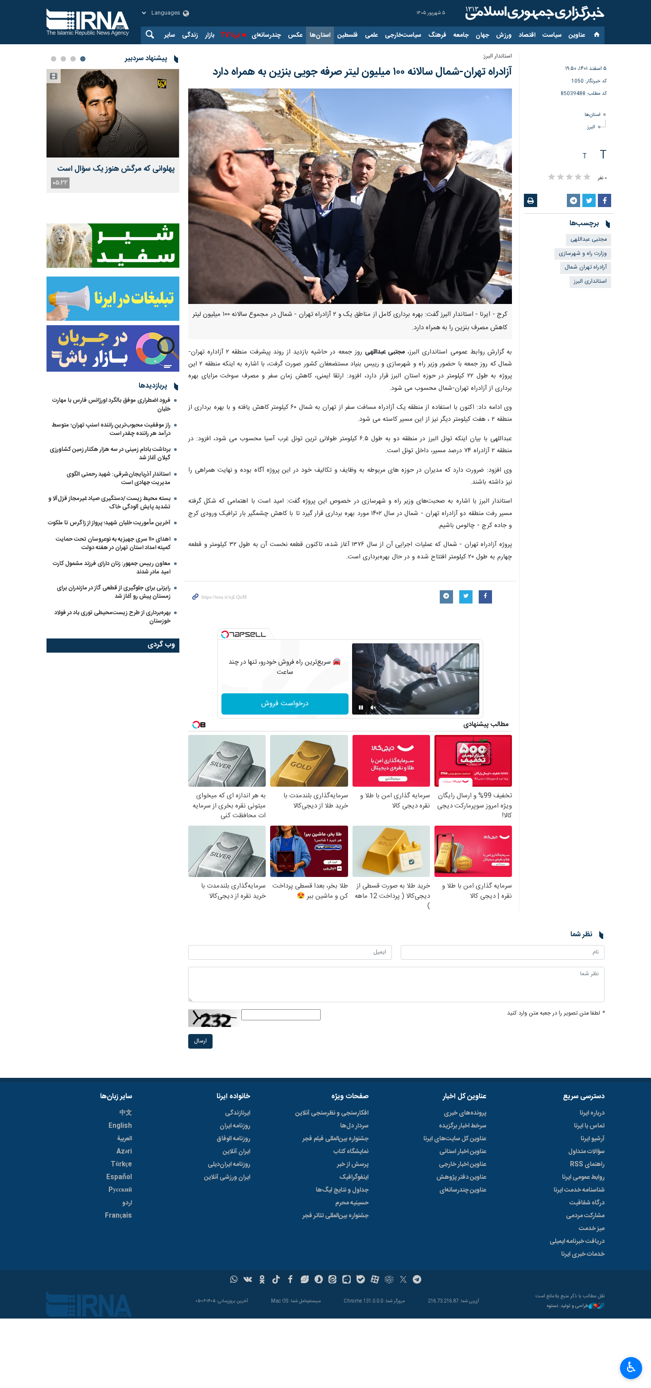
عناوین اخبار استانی (462, 1151)
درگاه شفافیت (587, 1203)
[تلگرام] (417, 1280)
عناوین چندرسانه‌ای (462, 1190)
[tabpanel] (112, 131)
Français (118, 1216)
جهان (482, 35)
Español (119, 1177)
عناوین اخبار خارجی (462, 1164)
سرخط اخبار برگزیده (462, 1126)
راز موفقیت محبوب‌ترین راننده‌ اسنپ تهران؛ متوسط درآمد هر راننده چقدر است (111, 429)
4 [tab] (53, 59)
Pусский (120, 1190)
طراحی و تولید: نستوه (568, 1306)
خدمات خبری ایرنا (582, 1254)
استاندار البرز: (497, 56)
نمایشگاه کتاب (350, 1151)
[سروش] (319, 1280)
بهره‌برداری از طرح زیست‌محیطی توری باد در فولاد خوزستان (112, 617)
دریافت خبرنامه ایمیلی (577, 1241)
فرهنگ (437, 35)
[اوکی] (262, 1280)
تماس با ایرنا (589, 1126)
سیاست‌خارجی (403, 35)
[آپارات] (375, 1280)
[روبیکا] (389, 1280)
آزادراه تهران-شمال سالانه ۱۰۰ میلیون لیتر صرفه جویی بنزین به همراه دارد (362, 72)
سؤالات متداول (586, 1151)
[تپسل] (225, 634)
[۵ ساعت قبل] (112, 113)
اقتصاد (527, 35)
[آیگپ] (347, 1280)
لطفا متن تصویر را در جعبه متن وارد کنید (555, 1013)
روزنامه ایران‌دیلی (229, 1164)
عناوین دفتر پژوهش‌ (461, 1177)
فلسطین (347, 35)
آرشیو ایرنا (592, 1139)
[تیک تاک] (276, 1280)
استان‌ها (320, 35)
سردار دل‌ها (354, 1126)
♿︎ (631, 1367)
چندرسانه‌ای (266, 35)
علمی (371, 35)
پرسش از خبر (352, 1164)
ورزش (504, 35)
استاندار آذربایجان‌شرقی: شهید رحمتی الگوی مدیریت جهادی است (118, 478)
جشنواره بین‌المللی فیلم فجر (335, 1139)
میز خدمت (591, 1228)
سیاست (552, 35)
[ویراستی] (304, 1280)
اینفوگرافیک (353, 1177)
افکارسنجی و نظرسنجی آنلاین (331, 1113)
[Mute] (373, 707)
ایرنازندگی (237, 1113)
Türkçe (121, 1164)
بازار (209, 35)
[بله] (361, 1280)
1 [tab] (82, 59)
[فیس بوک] (290, 1280)
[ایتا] (333, 1280)
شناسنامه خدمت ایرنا (579, 1190)
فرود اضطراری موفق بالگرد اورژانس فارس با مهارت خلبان (111, 405)
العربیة (124, 1139)
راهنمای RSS (587, 1164)
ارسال (200, 1041)
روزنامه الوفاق (233, 1139)
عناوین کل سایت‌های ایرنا (454, 1139)
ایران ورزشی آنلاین (227, 1177)
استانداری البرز (590, 281)
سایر (169, 35)
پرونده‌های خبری (465, 1113)
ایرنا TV (230, 35)
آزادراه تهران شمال (586, 267)
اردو (127, 1203)
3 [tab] (63, 59)
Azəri (124, 1151)
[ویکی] (248, 1280)
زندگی (190, 35)
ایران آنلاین (236, 1151)
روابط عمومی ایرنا (583, 1177)
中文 (126, 1113)
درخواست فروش (285, 704)
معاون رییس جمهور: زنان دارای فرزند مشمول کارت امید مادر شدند (111, 568)
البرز (591, 127)
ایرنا (533, 13)
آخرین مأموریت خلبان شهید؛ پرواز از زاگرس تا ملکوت (109, 523)
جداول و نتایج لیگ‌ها (342, 1190)
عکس (295, 35)
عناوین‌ (577, 35)
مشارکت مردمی (585, 1216)
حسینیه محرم (351, 1203)
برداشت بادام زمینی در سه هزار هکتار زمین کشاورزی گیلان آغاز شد (110, 454)
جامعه (461, 35)
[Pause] (361, 707)
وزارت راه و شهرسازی (583, 253)
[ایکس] (403, 1280)
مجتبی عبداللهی (588, 239)
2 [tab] (73, 59)
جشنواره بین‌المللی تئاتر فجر (335, 1216)
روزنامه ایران (235, 1126)
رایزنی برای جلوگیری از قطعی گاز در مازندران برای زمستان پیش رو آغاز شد (113, 592)
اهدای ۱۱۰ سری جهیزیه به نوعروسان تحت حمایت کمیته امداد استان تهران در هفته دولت (113, 543)
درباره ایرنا (592, 1113)
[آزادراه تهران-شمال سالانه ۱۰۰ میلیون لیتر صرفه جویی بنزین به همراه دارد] (350, 196)
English (120, 1126)
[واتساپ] (234, 1280)
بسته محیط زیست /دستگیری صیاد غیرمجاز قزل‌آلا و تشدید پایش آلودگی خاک (109, 503)
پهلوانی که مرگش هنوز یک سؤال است (116, 169)
